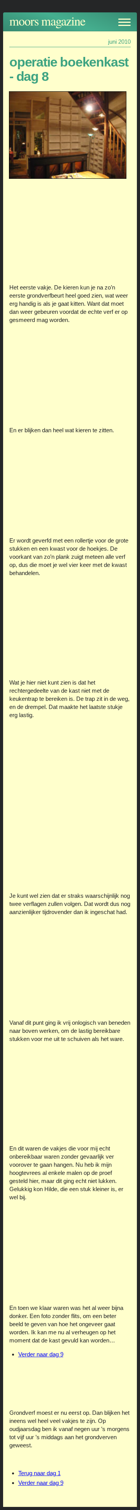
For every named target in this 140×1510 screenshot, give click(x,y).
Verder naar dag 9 (40, 1354)
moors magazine (47, 20)
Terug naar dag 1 (39, 1473)
